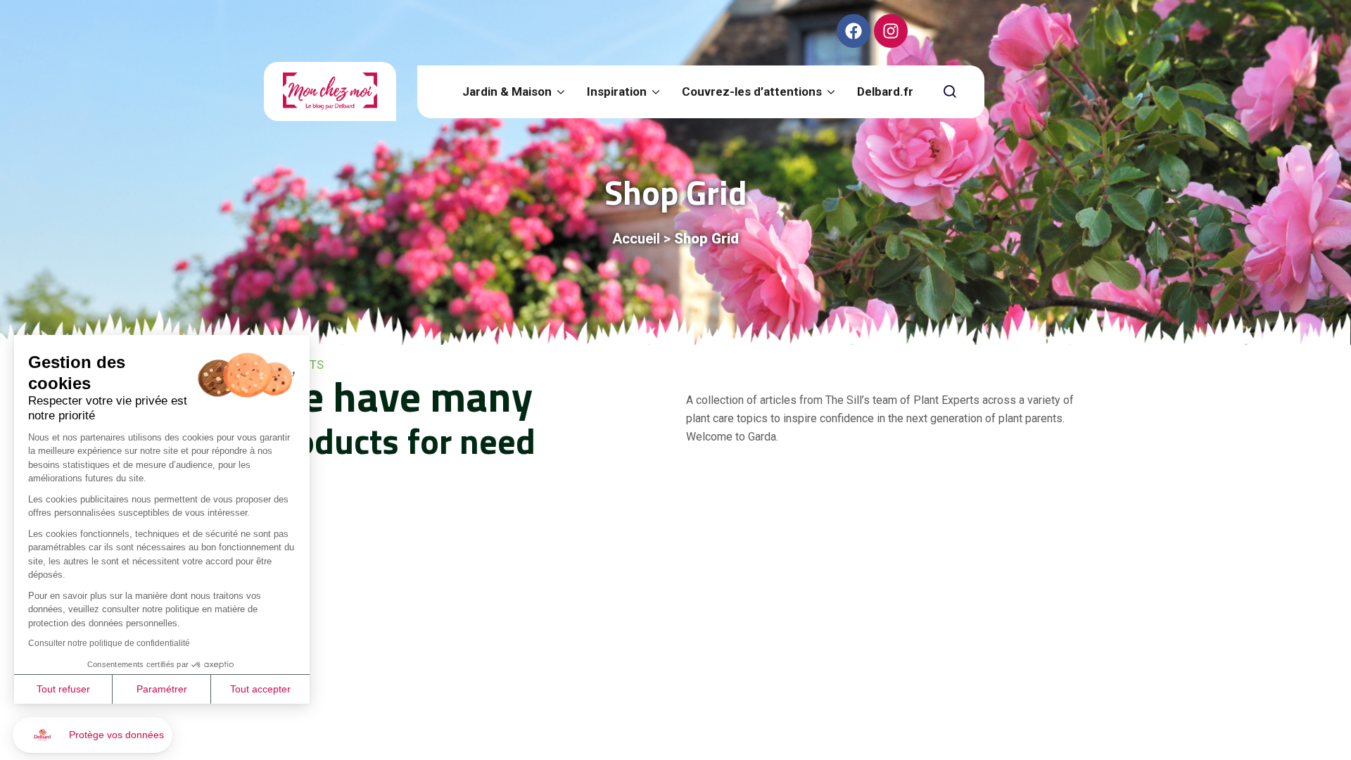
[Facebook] (853, 31)
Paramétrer (162, 689)
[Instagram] (891, 31)
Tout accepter (260, 689)
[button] (92, 735)
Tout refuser (63, 689)
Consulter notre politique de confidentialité (109, 643)
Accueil (636, 238)
